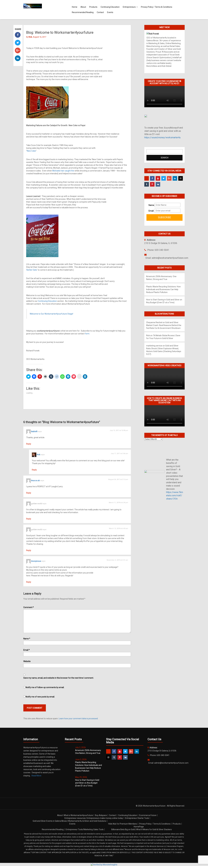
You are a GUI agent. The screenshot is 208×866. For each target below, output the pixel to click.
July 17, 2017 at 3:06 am (119, 453)
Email (26, 650)
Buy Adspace (101, 815)
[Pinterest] (152, 184)
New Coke (31, 151)
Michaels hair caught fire (63, 171)
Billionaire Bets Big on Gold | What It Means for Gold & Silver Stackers (141, 829)
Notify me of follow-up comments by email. (45, 687)
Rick (38, 455)
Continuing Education (110, 7)
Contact (100, 12)
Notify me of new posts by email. (40, 697)
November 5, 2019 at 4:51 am (117, 560)
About (83, 7)
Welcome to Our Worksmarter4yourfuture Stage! (51, 314)
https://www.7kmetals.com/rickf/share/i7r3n (174, 495)
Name (26, 638)
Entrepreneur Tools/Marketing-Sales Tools (85, 829)
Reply (28, 444)
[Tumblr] (146, 184)
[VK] (158, 184)
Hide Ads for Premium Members (122, 824)
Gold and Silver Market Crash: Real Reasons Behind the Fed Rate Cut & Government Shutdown (163, 325)
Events (110, 12)
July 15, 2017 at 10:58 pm (119, 430)
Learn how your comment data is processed (78, 718)
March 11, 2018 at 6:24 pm (118, 502)
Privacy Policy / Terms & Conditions (156, 7)
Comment (28, 607)
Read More (36, 775)
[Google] (169, 178)
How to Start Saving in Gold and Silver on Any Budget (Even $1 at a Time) (87, 783)
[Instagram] (180, 178)
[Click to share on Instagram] (79, 376)
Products (93, 7)
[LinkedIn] (175, 178)
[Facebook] (152, 178)
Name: (151, 205)
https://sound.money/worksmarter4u (162, 137)
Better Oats (32, 270)
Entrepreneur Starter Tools (137, 818)
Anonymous (36, 561)
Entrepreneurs (129, 7)
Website (27, 661)
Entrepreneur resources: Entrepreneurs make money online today (94, 818)
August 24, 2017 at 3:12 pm (118, 479)
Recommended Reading (83, 12)
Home (74, 7)
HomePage (139, 827)
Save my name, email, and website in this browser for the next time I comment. (58, 678)
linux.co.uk (35, 481)
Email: (151, 211)
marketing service (154, 346)
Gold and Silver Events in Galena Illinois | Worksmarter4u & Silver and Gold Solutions (69, 821)
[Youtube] (158, 178)
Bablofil (34, 432)
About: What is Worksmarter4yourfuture (75, 815)
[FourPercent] (146, 178)
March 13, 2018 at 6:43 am (118, 528)
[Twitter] (163, 178)
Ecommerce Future (147, 815)
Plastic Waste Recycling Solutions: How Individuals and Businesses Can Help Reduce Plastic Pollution (163, 289)
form (87, 333)
